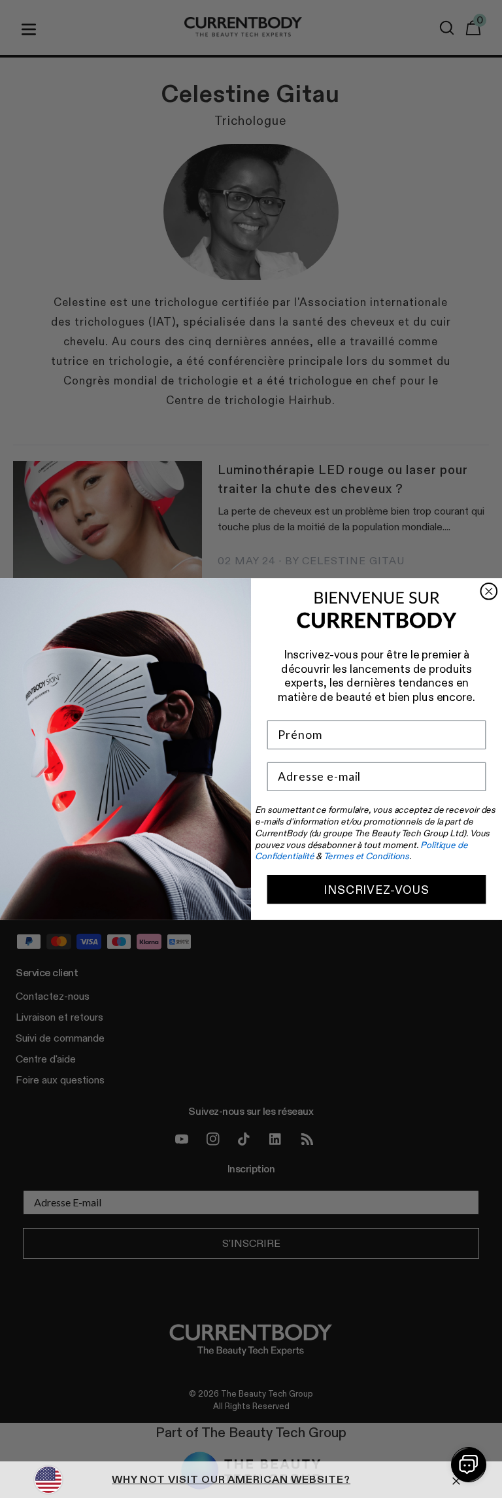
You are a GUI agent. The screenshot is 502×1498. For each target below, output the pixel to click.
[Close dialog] (489, 591)
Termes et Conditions (366, 856)
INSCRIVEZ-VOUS (376, 889)
